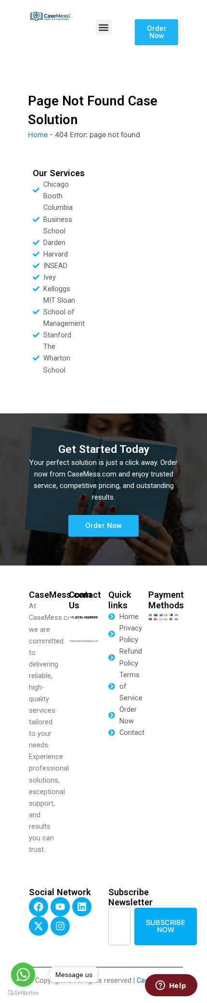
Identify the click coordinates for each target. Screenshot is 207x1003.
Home (38, 134)
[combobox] (119, 926)
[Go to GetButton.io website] (23, 993)
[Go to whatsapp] (23, 975)
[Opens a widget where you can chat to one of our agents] (170, 986)
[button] (104, 27)
